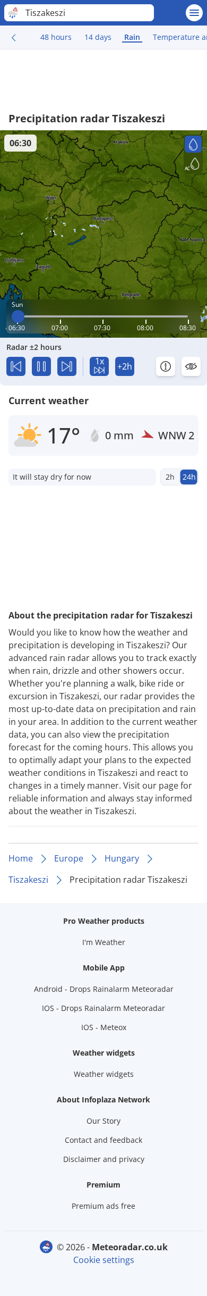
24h (189, 477)
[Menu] (194, 12)
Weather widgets (104, 1074)
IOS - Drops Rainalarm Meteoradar (103, 1008)
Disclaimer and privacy (103, 1159)
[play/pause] (41, 366)
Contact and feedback (103, 1140)
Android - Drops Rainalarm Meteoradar (104, 989)
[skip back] (15, 366)
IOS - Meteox (103, 1027)
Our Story (103, 1121)
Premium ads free (103, 1206)
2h (170, 477)
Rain (132, 37)
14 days (97, 37)
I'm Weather (103, 942)
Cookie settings (103, 1260)
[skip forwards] (66, 366)
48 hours (56, 37)
